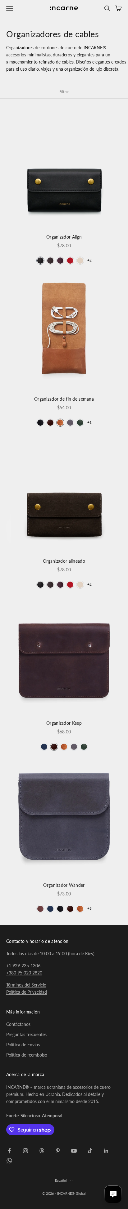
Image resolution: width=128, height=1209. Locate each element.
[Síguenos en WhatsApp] (9, 1161)
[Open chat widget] (113, 1194)
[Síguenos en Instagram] (25, 1151)
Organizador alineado (64, 561)
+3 (89, 908)
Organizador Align (64, 237)
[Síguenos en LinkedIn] (106, 1151)
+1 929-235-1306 (23, 965)
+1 (89, 422)
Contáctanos (18, 1024)
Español (61, 1180)
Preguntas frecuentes (26, 1034)
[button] (40, 261)
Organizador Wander (64, 885)
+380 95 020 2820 (24, 972)
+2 (89, 260)
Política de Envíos (23, 1044)
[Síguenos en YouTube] (74, 1151)
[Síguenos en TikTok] (90, 1151)
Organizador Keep (64, 723)
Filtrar (64, 92)
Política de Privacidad (26, 992)
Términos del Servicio (26, 984)
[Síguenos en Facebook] (9, 1151)
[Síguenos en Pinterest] (58, 1151)
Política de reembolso (26, 1054)
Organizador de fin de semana (64, 399)
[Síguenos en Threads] (42, 1151)
